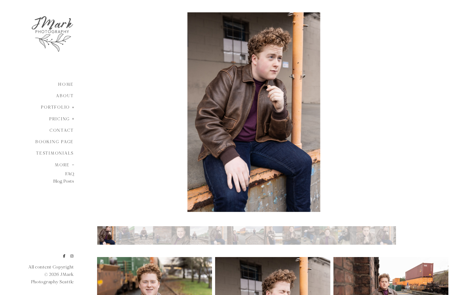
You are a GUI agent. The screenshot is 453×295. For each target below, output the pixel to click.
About (65, 95)
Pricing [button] (59, 119)
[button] (71, 107)
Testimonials (55, 153)
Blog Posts (63, 181)
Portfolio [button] (55, 107)
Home (66, 84)
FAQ (69, 174)
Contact (62, 130)
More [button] (62, 165)
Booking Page (54, 141)
